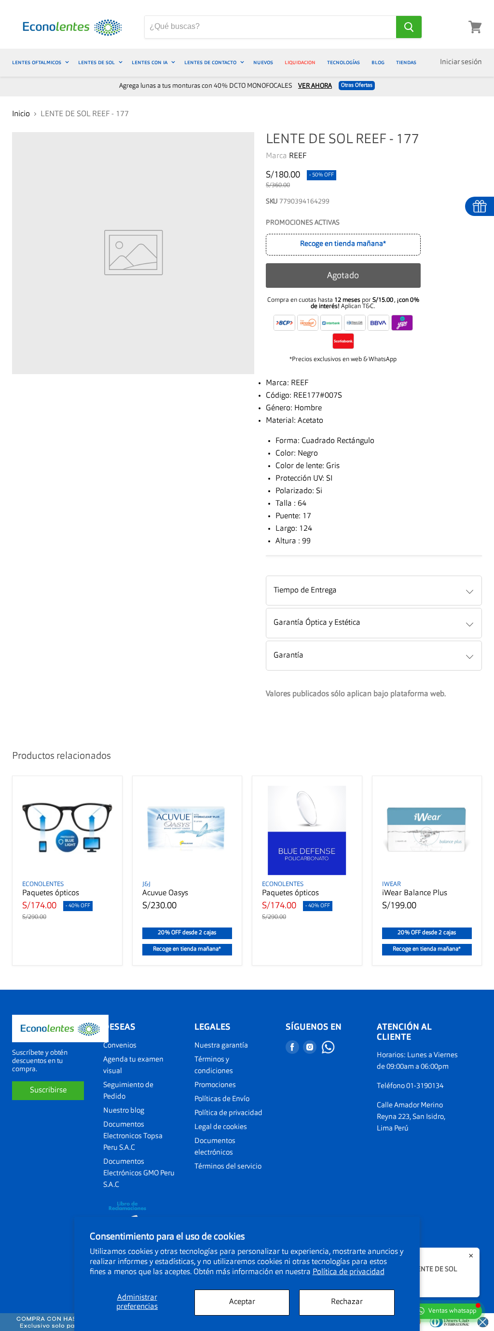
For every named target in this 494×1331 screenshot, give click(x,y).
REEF (297, 156)
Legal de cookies (220, 1127)
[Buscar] (409, 27)
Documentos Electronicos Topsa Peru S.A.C (133, 1136)
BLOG (377, 62)
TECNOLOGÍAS (343, 62)
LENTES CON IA (150, 62)
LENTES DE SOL (97, 62)
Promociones (215, 1085)
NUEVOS (263, 62)
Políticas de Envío (221, 1099)
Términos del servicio (227, 1166)
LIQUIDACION (300, 62)
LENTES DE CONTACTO (211, 62)
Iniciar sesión (461, 62)
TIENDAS (406, 62)
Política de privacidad (348, 1272)
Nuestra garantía (221, 1045)
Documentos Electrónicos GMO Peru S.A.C (139, 1173)
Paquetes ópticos (50, 893)
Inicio (21, 114)
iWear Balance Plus (414, 893)
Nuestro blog (123, 1111)
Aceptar (242, 1302)
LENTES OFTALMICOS (37, 62)
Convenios (120, 1045)
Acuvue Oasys (165, 893)
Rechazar (347, 1302)
